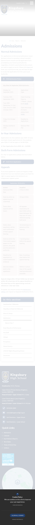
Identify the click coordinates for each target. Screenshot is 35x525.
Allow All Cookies (17, 515)
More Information (17, 505)
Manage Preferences (17, 519)
